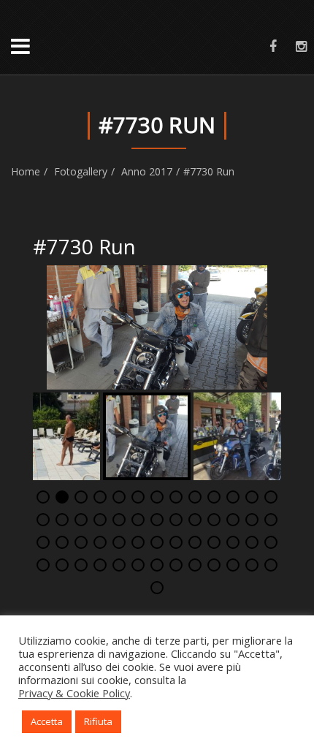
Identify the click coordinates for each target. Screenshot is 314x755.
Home (25, 171)
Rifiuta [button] (98, 721)
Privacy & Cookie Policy (74, 692)
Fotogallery (80, 171)
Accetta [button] (47, 721)
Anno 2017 (146, 171)
